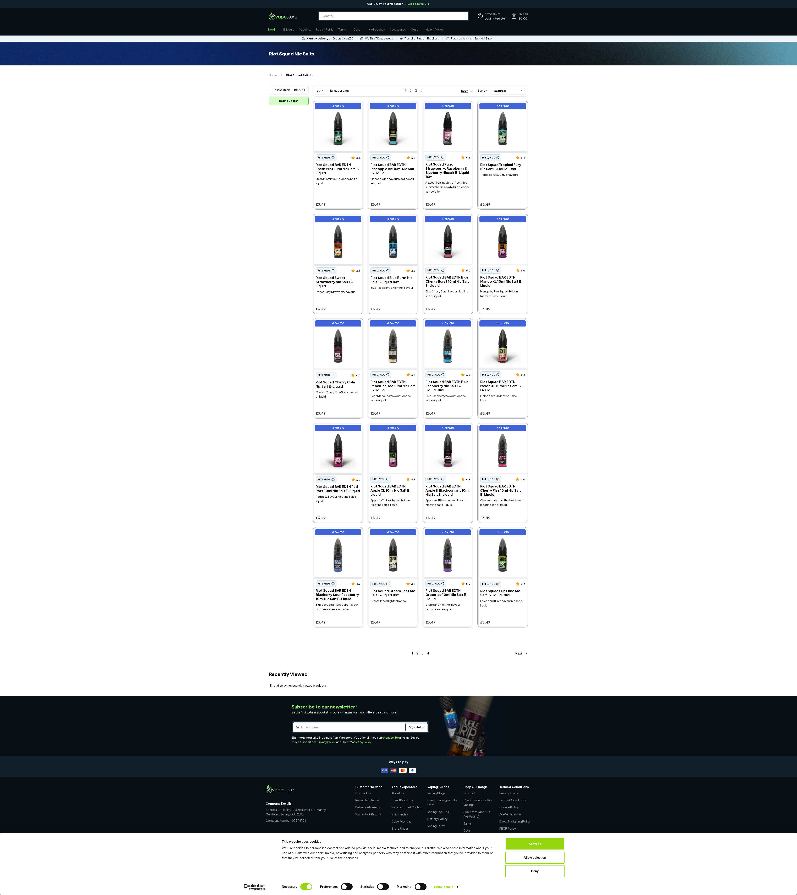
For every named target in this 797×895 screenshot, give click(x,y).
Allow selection (535, 857)
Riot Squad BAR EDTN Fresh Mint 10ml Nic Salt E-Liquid (336, 106)
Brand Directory (402, 800)
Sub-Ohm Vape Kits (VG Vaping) (476, 814)
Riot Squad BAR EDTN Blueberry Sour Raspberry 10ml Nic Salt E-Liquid (337, 535)
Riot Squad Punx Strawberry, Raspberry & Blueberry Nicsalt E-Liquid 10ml (447, 108)
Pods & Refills (324, 29)
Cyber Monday (401, 821)
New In (272, 29)
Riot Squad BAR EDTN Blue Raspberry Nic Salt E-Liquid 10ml (445, 326)
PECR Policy (507, 828)
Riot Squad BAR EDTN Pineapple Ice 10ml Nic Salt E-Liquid (391, 108)
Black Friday (399, 814)
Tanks (342, 29)
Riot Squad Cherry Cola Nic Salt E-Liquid (335, 323)
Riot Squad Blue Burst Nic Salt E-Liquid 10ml (392, 219)
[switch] (347, 886)
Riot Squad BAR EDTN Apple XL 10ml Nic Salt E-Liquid (391, 428)
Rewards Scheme (367, 800)
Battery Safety (437, 819)
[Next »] (463, 90)
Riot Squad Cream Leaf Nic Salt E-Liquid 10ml (389, 532)
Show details (443, 887)
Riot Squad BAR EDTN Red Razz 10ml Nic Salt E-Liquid (335, 428)
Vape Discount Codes (406, 807)
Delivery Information (369, 807)
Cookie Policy (509, 807)
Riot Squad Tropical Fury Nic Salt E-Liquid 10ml (500, 106)
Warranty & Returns (368, 814)
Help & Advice (435, 29)
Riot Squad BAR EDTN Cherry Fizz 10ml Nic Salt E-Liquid (501, 428)
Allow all (535, 844)
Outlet (415, 29)
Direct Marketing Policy (356, 742)
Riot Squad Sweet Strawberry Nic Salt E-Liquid (337, 219)
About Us (397, 793)
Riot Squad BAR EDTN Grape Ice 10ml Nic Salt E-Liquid (446, 532)
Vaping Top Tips (438, 812)
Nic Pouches (377, 29)
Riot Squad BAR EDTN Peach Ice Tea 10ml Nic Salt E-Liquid (391, 323)
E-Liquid (288, 29)
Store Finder (399, 828)
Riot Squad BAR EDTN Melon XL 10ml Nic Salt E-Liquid (501, 323)
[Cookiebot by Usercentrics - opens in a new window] (254, 887)
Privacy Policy (326, 742)
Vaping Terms (436, 826)
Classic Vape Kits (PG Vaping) (477, 802)
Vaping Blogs (436, 793)
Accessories (398, 29)
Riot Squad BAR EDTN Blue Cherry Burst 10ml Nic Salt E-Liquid (446, 221)
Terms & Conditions (304, 742)
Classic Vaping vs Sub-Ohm (442, 802)
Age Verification (510, 814)
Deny (535, 871)
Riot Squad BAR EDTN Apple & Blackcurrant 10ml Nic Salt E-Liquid (447, 430)
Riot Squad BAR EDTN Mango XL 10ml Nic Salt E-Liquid (501, 219)
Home (273, 75)
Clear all (299, 90)
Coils (356, 29)
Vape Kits (305, 29)
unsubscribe (390, 737)
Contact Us (363, 793)
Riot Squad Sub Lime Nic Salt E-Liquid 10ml (501, 532)
